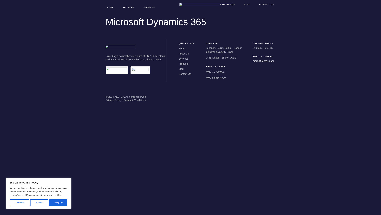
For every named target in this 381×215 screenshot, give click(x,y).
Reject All (39, 202)
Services (183, 58)
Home (110, 7)
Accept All (58, 202)
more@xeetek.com (263, 61)
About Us (128, 7)
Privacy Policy (114, 100)
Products (184, 63)
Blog (181, 68)
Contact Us (185, 74)
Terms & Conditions (135, 100)
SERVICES (149, 7)
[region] (38, 193)
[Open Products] (234, 4)
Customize (20, 202)
